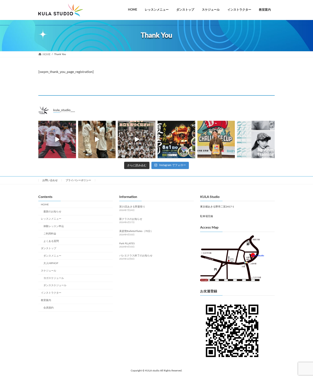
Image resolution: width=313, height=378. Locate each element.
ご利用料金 (49, 233)
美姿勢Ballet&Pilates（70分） (136, 231)
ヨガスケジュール (53, 278)
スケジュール (48, 270)
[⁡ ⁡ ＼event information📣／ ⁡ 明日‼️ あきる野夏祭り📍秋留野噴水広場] (136, 139)
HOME (45, 204)
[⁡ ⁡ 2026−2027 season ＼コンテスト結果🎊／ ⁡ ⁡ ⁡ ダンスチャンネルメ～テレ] (216, 139)
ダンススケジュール (54, 285)
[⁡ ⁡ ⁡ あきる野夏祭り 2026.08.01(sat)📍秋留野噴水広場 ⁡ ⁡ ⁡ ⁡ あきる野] (57, 139)
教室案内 (46, 300)
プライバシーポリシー (78, 180)
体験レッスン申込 (53, 226)
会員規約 (48, 307)
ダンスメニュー (52, 255)
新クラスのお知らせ (130, 219)
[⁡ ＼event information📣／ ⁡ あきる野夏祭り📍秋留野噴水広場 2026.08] (176, 139)
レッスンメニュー (51, 218)
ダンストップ (48, 248)
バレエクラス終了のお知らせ (135, 255)
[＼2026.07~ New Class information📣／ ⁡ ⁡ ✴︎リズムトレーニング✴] (256, 139)
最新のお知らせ (52, 211)
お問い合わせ (50, 180)
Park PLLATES (127, 243)
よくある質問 (51, 241)
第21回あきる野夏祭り (132, 206)
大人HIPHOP (50, 263)
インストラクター (51, 292)
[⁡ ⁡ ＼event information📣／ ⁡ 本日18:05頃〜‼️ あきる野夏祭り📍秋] (97, 139)
